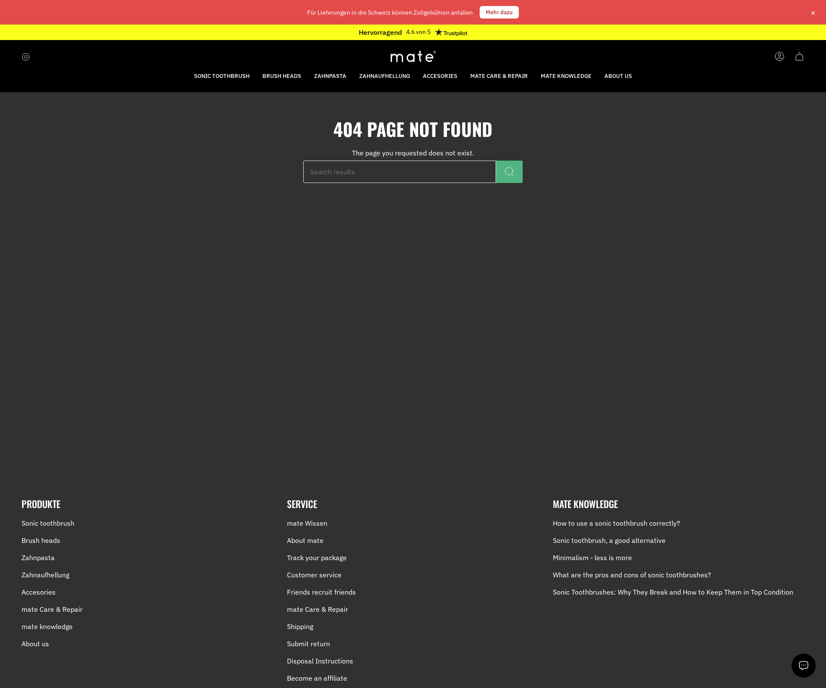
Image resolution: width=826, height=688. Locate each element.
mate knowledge (47, 626)
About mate (305, 540)
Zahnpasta (38, 557)
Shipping (300, 626)
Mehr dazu (499, 12)
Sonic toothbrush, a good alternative (609, 540)
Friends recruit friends (321, 592)
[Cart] (799, 56)
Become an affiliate (317, 678)
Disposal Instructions (320, 661)
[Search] (509, 172)
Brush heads (41, 540)
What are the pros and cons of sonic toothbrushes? (632, 574)
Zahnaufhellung (45, 574)
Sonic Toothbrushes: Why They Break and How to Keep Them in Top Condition (673, 592)
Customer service (314, 574)
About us (35, 643)
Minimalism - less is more (592, 557)
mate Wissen (307, 523)
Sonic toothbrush (48, 523)
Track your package (317, 557)
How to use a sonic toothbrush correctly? (616, 523)
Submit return (308, 643)
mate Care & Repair (52, 609)
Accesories (38, 592)
